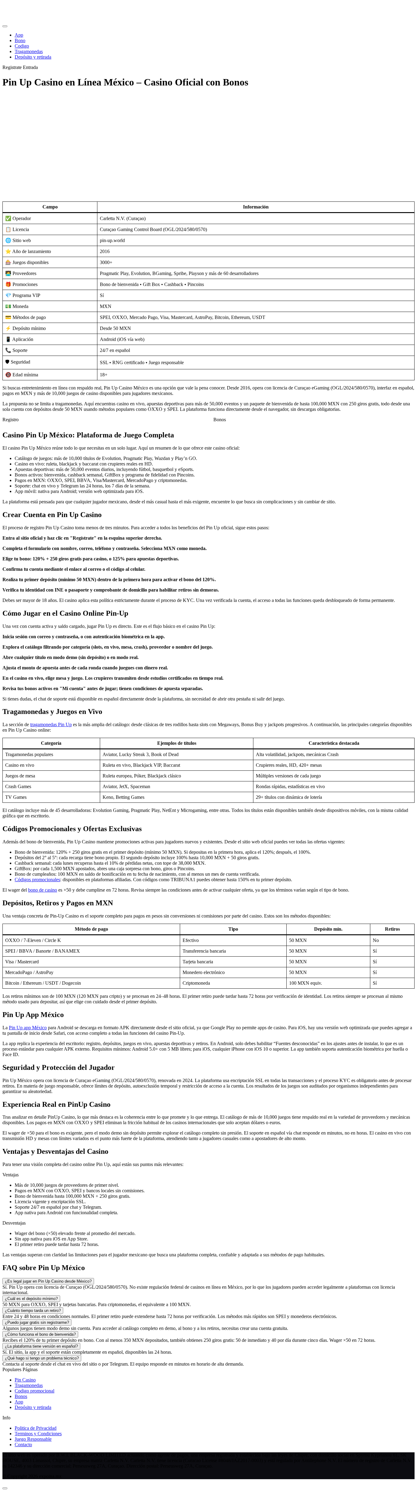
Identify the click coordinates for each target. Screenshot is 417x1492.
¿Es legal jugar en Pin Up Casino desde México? (48, 1281)
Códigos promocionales (37, 879)
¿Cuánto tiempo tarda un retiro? (33, 1310)
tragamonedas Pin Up (51, 724)
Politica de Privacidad (35, 1428)
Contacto (23, 1444)
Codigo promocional (34, 1390)
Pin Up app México (28, 1027)
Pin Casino (25, 1379)
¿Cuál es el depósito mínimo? (31, 1298)
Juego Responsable (33, 1439)
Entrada (30, 67)
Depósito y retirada (33, 1407)
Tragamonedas (29, 1385)
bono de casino (42, 890)
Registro (10, 419)
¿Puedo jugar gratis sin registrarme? (37, 1322)
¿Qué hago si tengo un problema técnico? (42, 1358)
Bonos (219, 419)
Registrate (12, 67)
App (19, 1401)
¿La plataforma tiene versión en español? (41, 1346)
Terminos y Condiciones (38, 1433)
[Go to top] (4, 1488)
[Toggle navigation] (4, 26)
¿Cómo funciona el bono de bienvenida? (40, 1334)
